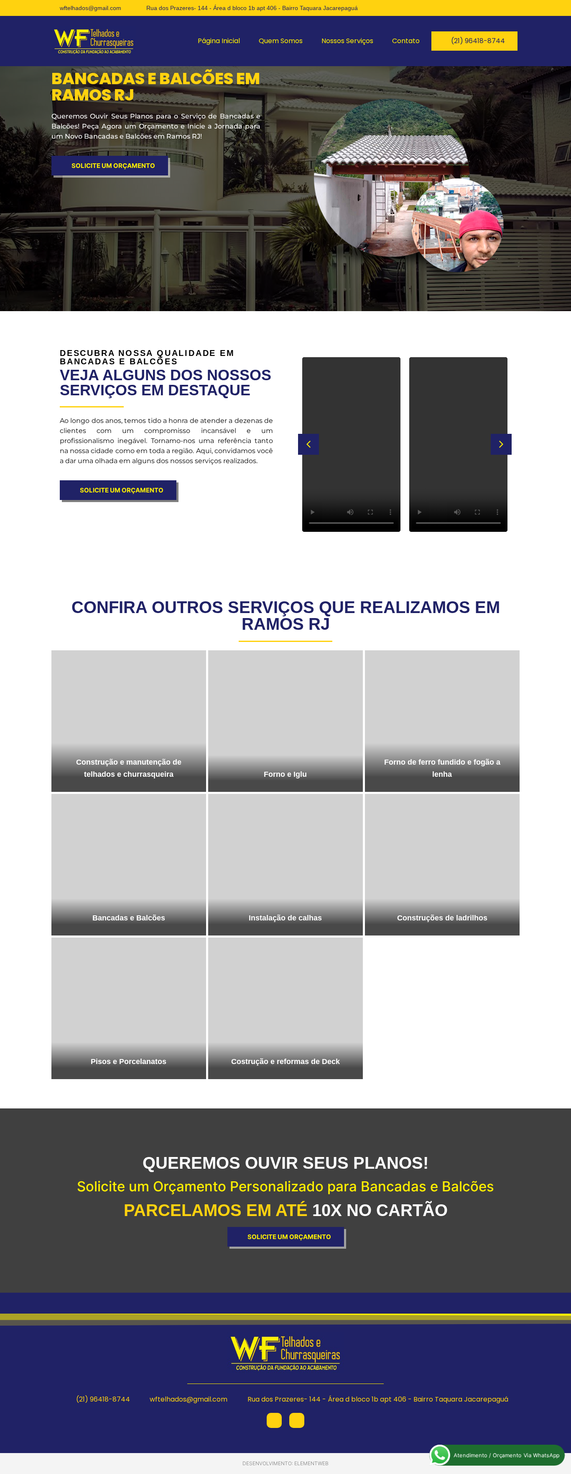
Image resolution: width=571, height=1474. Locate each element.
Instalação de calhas (285, 918)
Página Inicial (219, 41)
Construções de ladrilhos (442, 918)
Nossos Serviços (347, 41)
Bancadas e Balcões (128, 918)
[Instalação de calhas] (285, 864)
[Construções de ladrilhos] (442, 864)
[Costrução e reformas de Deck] (285, 1008)
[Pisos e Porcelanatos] (128, 1008)
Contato (406, 41)
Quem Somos (281, 41)
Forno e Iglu (285, 774)
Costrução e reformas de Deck (285, 1061)
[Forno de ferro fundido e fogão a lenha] (442, 721)
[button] (308, 444)
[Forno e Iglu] (285, 721)
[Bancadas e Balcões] (128, 864)
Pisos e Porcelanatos (128, 1061)
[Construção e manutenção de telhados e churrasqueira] (128, 721)
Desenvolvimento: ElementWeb (285, 1463)
